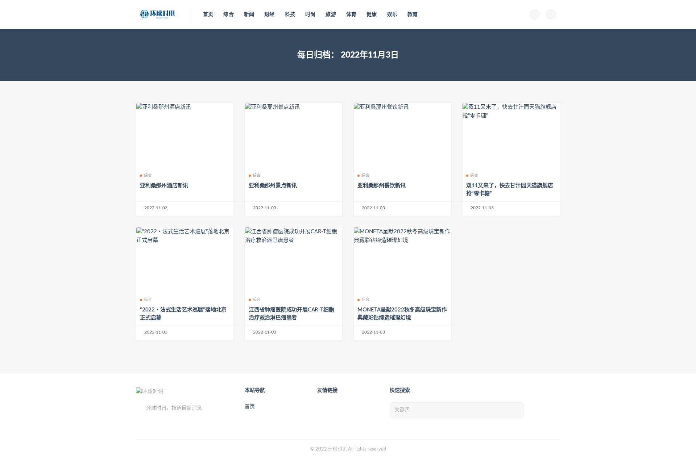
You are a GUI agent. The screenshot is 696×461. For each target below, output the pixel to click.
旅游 (331, 14)
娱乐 (392, 14)
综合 (228, 14)
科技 (290, 14)
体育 (351, 14)
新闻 (249, 14)
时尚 (310, 14)
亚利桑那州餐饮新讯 (381, 185)
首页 (208, 14)
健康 (371, 14)
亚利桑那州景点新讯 (273, 185)
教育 (412, 14)
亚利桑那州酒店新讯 (164, 185)
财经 (269, 14)
